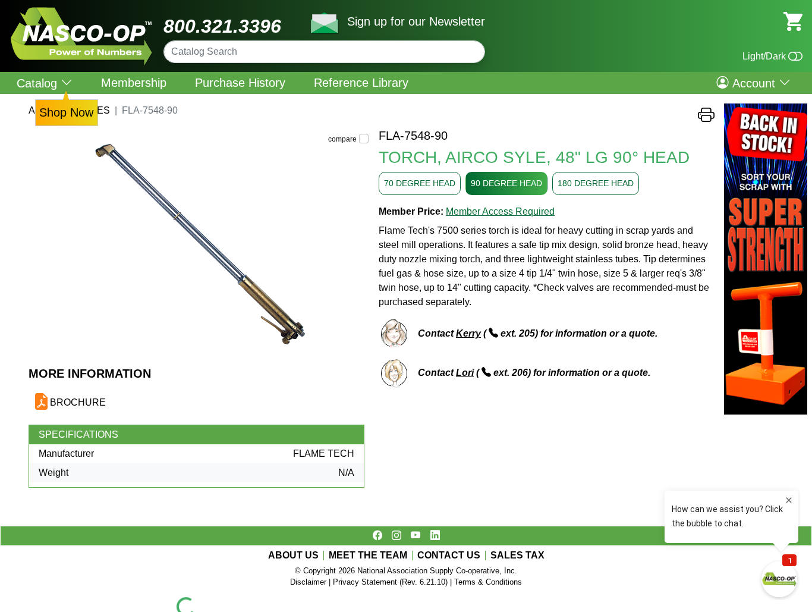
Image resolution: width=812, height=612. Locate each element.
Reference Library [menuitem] (361, 83)
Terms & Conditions (488, 582)
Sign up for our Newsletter (416, 21)
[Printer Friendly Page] (706, 118)
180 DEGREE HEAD (596, 183)
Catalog (39, 83)
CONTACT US (448, 555)
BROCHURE (78, 402)
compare (342, 139)
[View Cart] (792, 20)
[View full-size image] (198, 247)
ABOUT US (293, 555)
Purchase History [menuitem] (240, 83)
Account (754, 83)
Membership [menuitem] (133, 83)
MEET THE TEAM (368, 555)
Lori (465, 373)
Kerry (468, 333)
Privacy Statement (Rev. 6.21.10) (390, 582)
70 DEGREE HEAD (419, 183)
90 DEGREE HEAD (506, 183)
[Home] (82, 12)
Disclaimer (308, 582)
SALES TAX (517, 555)
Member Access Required (500, 211)
